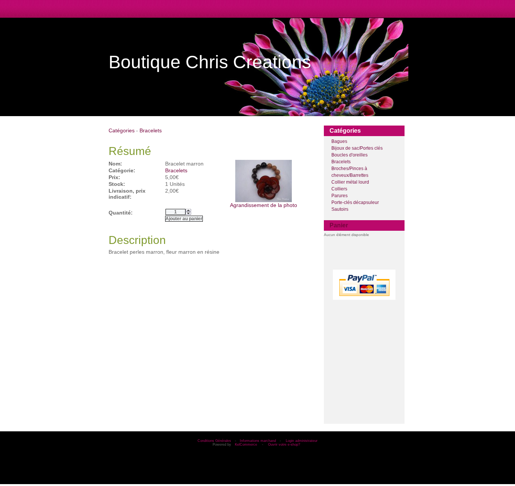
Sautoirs (339, 209)
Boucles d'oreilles (349, 155)
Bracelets (341, 161)
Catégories (122, 130)
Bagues (339, 141)
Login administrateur (301, 441)
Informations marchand (258, 441)
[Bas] (188, 213)
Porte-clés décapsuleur (355, 202)
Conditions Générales (214, 441)
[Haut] (188, 210)
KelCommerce (246, 444)
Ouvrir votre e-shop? (284, 444)
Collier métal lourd (350, 182)
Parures (339, 195)
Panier (339, 225)
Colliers (339, 189)
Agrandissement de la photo (263, 205)
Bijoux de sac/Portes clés (357, 148)
